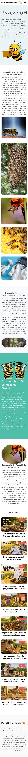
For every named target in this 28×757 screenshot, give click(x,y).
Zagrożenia (19, 730)
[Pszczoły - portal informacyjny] (12, 3)
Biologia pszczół (9, 728)
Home (2, 728)
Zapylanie (13, 730)
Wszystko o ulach (5, 730)
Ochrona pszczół (18, 728)
